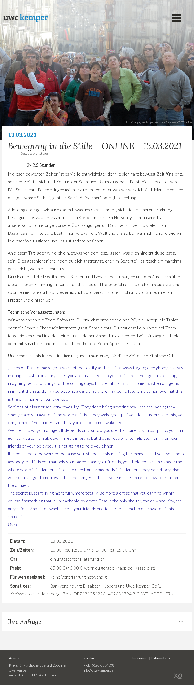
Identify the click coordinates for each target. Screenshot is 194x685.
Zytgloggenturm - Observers (161, 122)
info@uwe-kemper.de (98, 670)
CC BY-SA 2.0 (184, 122)
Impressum (140, 658)
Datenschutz (160, 658)
